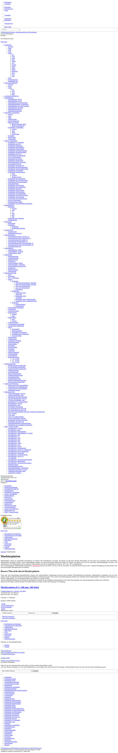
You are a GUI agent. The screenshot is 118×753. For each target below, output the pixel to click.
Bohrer (10, 279)
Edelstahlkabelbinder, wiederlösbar (18, 104)
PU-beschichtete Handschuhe (16, 367)
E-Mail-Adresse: (7, 613)
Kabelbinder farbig (9, 680)
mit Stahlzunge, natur (14, 430)
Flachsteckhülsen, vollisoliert (16, 264)
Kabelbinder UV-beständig (16, 142)
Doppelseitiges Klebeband (15, 307)
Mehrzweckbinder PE (18, 126)
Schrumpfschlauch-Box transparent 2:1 (19, 238)
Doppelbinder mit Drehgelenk (17, 155)
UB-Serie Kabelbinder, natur (16, 400)
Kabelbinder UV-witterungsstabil (17, 402)
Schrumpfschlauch (9, 235)
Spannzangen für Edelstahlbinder (17, 387)
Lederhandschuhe (13, 372)
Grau (13, 74)
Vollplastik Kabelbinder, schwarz (17, 469)
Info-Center (7, 27)
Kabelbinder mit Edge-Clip (16, 165)
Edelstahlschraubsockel (15, 111)
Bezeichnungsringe (13, 357)
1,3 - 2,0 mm (15, 359)
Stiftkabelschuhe (13, 260)
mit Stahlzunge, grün (14, 440)
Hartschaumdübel (17, 331)
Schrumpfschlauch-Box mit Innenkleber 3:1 (21, 243)
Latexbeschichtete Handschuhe (17, 369)
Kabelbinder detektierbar (15, 146)
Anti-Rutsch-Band (13, 311)
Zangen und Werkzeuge (11, 383)
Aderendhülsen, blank (14, 253)
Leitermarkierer (12, 355)
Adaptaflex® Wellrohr (14, 340)
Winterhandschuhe (13, 370)
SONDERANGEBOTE (11, 96)
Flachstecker (11, 261)
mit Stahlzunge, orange (14, 446)
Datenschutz (8, 544)
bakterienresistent (13, 464)
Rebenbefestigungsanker (15, 202)
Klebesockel (8, 222)
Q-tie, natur (11, 415)
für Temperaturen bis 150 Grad (17, 408)
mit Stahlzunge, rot (13, 436)
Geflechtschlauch (13, 322)
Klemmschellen (12, 347)
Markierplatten (12, 337)
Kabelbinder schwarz (10, 718)
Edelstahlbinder (8, 98)
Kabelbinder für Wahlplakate (12, 702)
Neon (9, 78)
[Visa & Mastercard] (7, 652)
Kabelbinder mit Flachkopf (16, 185)
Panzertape (11, 276)
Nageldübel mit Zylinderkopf (20, 334)
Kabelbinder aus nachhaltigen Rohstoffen (20, 203)
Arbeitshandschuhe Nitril (11, 684)
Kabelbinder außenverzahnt (16, 190)
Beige (13, 68)
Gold (9, 51)
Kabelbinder (8, 45)
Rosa (13, 73)
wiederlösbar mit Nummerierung (17, 198)
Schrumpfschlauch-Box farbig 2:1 (18, 240)
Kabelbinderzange (9, 727)
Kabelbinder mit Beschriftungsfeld (18, 169)
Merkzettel (7, 7)
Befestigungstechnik (10, 273)
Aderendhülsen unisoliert (11, 682)
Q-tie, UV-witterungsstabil (16, 416)
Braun (13, 69)
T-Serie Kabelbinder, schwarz (16, 393)
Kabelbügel (11, 345)
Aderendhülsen (8, 248)
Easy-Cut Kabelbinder (14, 157)
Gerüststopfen (8, 695)
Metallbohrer (15, 291)
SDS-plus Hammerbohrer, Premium (25, 284)
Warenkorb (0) (8, 9)
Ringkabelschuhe (13, 256)
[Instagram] (16, 748)
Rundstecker (11, 268)
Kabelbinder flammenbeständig (17, 152)
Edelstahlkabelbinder (10, 689)
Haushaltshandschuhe (14, 378)
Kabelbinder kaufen (10, 679)
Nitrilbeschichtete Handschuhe (17, 365)
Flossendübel (15, 329)
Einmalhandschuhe (13, 377)
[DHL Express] (5, 660)
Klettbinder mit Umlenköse (16, 218)
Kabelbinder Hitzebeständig (12, 703)
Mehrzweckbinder (13, 122)
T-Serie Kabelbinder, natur (16, 395)
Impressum (7, 545)
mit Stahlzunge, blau (14, 441)
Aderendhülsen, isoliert (15, 250)
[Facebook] (6, 748)
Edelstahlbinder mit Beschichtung (18, 103)
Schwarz (10, 46)
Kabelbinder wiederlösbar (11, 112)
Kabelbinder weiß (9, 722)
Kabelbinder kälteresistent (15, 160)
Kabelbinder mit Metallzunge (16, 172)
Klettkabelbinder (9, 205)
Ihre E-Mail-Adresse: (8, 671)
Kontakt (6, 547)
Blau (13, 60)
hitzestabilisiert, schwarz (15, 403)
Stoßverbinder (12, 271)
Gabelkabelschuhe (13, 258)
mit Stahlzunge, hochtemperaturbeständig (20, 459)
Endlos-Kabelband (13, 352)
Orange (14, 65)
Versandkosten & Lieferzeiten (13, 535)
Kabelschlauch (12, 312)
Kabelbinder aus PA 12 (15, 154)
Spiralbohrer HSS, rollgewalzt (20, 293)
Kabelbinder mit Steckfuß (15, 170)
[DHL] (3, 658)
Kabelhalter (11, 225)
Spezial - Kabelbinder (10, 141)
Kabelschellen (12, 317)
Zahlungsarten (8, 537)
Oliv (13, 76)
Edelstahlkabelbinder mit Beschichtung (19, 423)
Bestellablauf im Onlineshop (12, 534)
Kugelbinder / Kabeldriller (15, 127)
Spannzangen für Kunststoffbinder (18, 385)
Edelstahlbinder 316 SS (15, 101)
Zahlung (6, 645)
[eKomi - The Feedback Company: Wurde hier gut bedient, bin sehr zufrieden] (11, 529)
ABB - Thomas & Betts (11, 426)
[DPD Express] (15, 660)
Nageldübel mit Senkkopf (19, 332)
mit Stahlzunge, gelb (14, 435)
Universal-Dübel (16, 336)
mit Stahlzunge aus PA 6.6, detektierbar (19, 450)
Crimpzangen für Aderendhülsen (17, 388)
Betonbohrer (19, 289)
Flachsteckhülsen (9, 692)
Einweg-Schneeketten (14, 200)
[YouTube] (36, 748)
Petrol (13, 66)
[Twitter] (26, 748)
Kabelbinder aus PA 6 (14, 144)
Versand (6, 647)
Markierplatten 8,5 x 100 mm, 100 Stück (20, 587)
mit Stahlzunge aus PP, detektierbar (18, 451)
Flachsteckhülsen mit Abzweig (17, 266)
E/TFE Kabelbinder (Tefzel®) (17, 418)
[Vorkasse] (4, 654)
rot (12, 212)
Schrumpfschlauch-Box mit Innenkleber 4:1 (21, 245)
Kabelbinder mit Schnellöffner (17, 187)
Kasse (6, 10)
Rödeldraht (7, 740)
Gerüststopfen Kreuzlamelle (16, 324)
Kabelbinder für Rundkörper (16, 192)
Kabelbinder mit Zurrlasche (16, 197)
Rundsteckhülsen (13, 269)
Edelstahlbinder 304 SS (15, 99)
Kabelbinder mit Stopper (15, 159)
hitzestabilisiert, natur (14, 405)
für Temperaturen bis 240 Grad (17, 410)
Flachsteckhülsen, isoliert (15, 263)
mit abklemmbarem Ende (15, 466)
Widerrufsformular (9, 548)
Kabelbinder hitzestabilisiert (16, 147)
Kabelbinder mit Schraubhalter (17, 193)
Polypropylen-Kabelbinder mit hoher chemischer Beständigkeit (26, 412)
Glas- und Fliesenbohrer (22, 288)
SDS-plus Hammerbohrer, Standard (25, 283)
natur (9, 116)
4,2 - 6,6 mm (15, 362)
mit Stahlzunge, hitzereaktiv (16, 453)
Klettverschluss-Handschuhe (16, 382)
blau (13, 215)
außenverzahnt (12, 119)
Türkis (14, 61)
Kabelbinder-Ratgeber (10, 539)
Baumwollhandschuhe (14, 374)
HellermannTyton (9, 392)
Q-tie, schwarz (12, 413)
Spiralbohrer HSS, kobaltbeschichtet (26, 301)
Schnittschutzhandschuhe (15, 375)
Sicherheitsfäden (13, 354)
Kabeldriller (7, 728)
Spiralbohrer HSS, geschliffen (20, 297)
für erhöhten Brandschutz (15, 407)
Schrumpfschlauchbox (10, 741)
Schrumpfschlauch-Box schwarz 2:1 (18, 236)
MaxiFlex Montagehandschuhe (17, 380)
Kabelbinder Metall (10, 707)
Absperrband (12, 309)
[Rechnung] (11, 654)
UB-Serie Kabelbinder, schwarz (17, 398)
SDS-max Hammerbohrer (22, 286)
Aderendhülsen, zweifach (15, 251)
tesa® (9, 274)
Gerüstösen (11, 350)
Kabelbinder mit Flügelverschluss (18, 420)
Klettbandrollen (12, 220)
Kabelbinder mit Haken (15, 188)
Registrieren (7, 2)
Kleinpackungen (13, 79)
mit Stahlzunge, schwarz (15, 428)
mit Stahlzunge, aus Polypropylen (18, 454)
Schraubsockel (8, 230)
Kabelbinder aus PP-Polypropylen (18, 195)
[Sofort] (8, 651)
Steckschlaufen (12, 344)
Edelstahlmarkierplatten (15, 109)
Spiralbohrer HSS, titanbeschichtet (25, 299)
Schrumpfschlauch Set (14, 246)
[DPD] (7, 658)
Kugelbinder (8, 733)
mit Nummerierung (13, 121)
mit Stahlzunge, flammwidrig (16, 461)
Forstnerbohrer (19, 306)
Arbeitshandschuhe (10, 364)
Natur (9, 48)
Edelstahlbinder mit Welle (15, 108)
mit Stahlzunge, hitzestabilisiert (17, 431)
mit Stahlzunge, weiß (14, 438)
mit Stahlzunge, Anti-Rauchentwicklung (19, 463)
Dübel (10, 327)
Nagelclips (11, 349)
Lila (13, 63)
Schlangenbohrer (20, 304)
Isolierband (7, 697)
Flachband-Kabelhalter (18, 228)
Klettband (7, 723)
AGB (6, 542)
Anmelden (7, 4)
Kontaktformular (11, 481)
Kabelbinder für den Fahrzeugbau (18, 180)
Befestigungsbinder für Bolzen (17, 162)
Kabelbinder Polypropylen (12, 717)
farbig (10, 117)
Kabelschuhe (8, 255)
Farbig (10, 53)
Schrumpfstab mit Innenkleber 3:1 (18, 241)
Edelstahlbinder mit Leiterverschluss (18, 106)
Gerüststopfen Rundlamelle (16, 326)
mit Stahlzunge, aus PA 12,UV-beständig (16, 457)
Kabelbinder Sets (13, 81)
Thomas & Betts (16, 177)
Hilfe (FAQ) (8, 540)
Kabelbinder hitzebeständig (16, 149)
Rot (13, 55)
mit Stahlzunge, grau (14, 445)
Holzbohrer (15, 302)
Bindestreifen (12, 137)
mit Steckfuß (15, 134)
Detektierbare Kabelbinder (12, 687)
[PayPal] (3, 651)
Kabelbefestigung (9, 698)
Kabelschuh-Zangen (14, 390)
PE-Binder (11, 136)
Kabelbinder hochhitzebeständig (17, 150)
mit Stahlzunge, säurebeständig (17, 448)
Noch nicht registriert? (8, 618)
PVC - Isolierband (13, 278)
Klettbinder (11, 207)
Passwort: (31, 613)
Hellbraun (15, 71)
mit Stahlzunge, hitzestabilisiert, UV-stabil (20, 433)
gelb (13, 217)
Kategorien (4, 42)
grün (13, 213)
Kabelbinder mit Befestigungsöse (17, 167)
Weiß (9, 50)
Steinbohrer (15, 281)
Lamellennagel (12, 339)
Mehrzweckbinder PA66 (19, 124)
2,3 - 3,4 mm (15, 360)
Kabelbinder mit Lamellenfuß (16, 179)
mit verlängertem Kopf (14, 164)
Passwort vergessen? (8, 616)
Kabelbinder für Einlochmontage (17, 182)
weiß (13, 210)
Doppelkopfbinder (13, 184)
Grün (13, 58)
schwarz (10, 114)
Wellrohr (6, 745)
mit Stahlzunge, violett (14, 443)
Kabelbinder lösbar (9, 705)
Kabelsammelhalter (13, 342)
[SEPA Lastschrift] (19, 652)
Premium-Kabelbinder (10, 83)
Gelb (13, 56)
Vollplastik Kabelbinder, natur (16, 471)
